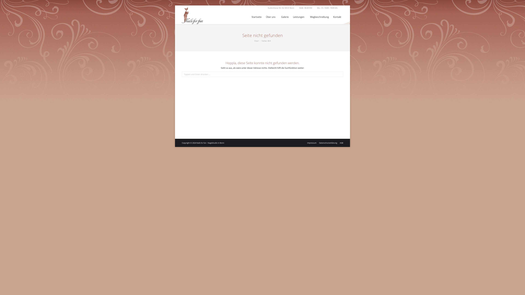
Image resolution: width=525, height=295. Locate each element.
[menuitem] (256, 17)
